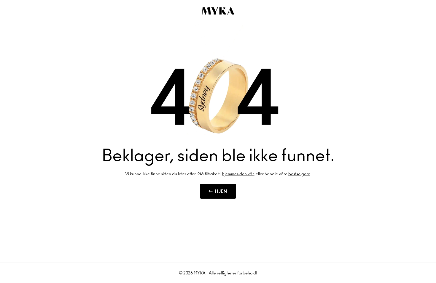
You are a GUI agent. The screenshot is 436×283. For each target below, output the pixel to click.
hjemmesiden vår (238, 173)
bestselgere (299, 173)
